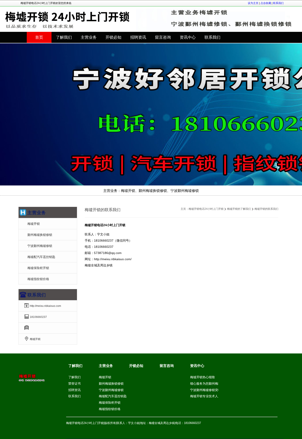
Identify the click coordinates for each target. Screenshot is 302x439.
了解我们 (75, 366)
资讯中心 (197, 366)
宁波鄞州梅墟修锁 (39, 246)
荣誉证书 (74, 383)
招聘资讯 (74, 390)
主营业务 (106, 366)
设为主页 (253, 3)
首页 (39, 37)
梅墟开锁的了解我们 (239, 208)
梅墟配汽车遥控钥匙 (41, 257)
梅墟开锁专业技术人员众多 (208, 396)
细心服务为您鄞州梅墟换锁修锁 (211, 383)
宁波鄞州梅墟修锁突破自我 (208, 390)
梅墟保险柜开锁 (38, 268)
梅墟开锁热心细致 (202, 377)
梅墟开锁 (33, 223)
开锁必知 (136, 366)
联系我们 (278, 3)
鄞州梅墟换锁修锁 (39, 235)
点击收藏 (265, 3)
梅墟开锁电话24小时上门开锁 (206, 208)
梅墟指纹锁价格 (38, 279)
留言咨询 (167, 366)
